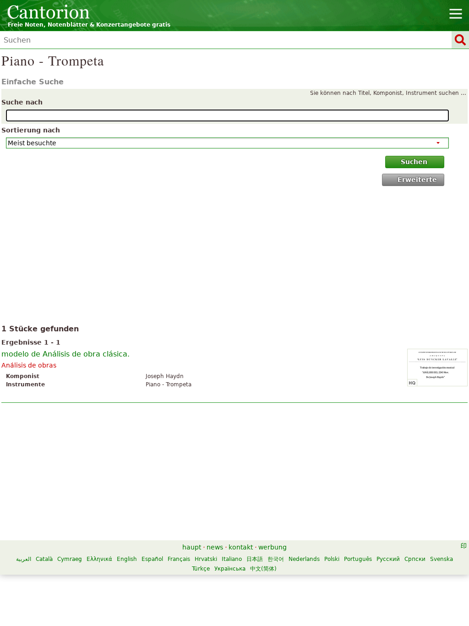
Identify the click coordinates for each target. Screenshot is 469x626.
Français (179, 559)
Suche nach (22, 102)
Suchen (414, 161)
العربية (23, 559)
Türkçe (201, 569)
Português (358, 559)
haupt (191, 547)
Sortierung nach (30, 130)
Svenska (441, 559)
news (215, 547)
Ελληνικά (99, 559)
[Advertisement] (234, 257)
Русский (388, 559)
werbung (272, 547)
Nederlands (304, 559)
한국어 (275, 559)
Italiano (232, 559)
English (127, 559)
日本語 (254, 559)
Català (44, 559)
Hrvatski (206, 559)
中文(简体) (263, 569)
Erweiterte (417, 179)
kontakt (241, 547)
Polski (331, 559)
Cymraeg (69, 559)
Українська (229, 569)
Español (152, 559)
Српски (414, 559)
